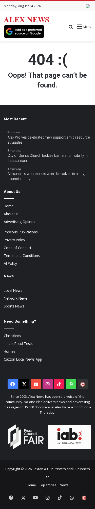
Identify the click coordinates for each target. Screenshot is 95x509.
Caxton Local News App (23, 359)
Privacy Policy (14, 239)
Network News (16, 298)
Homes (9, 351)
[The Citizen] (83, 384)
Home (9, 206)
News (64, 485)
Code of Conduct (17, 247)
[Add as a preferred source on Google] (24, 31)
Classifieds (12, 335)
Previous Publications (21, 232)
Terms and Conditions (22, 255)
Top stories (47, 485)
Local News (13, 290)
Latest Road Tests (18, 343)
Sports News (14, 306)
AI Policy (10, 263)
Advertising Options (19, 221)
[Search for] (70, 28)
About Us (11, 213)
